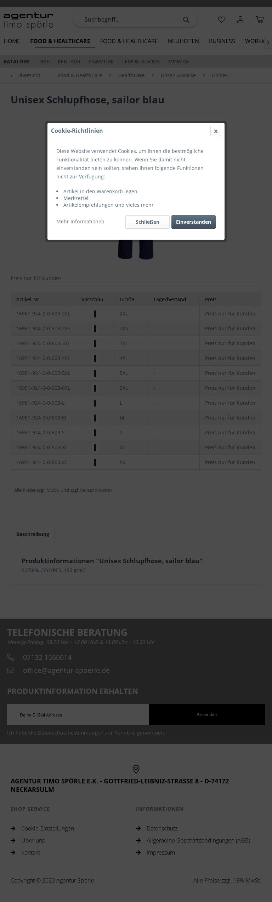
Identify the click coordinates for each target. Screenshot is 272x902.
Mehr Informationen (80, 221)
